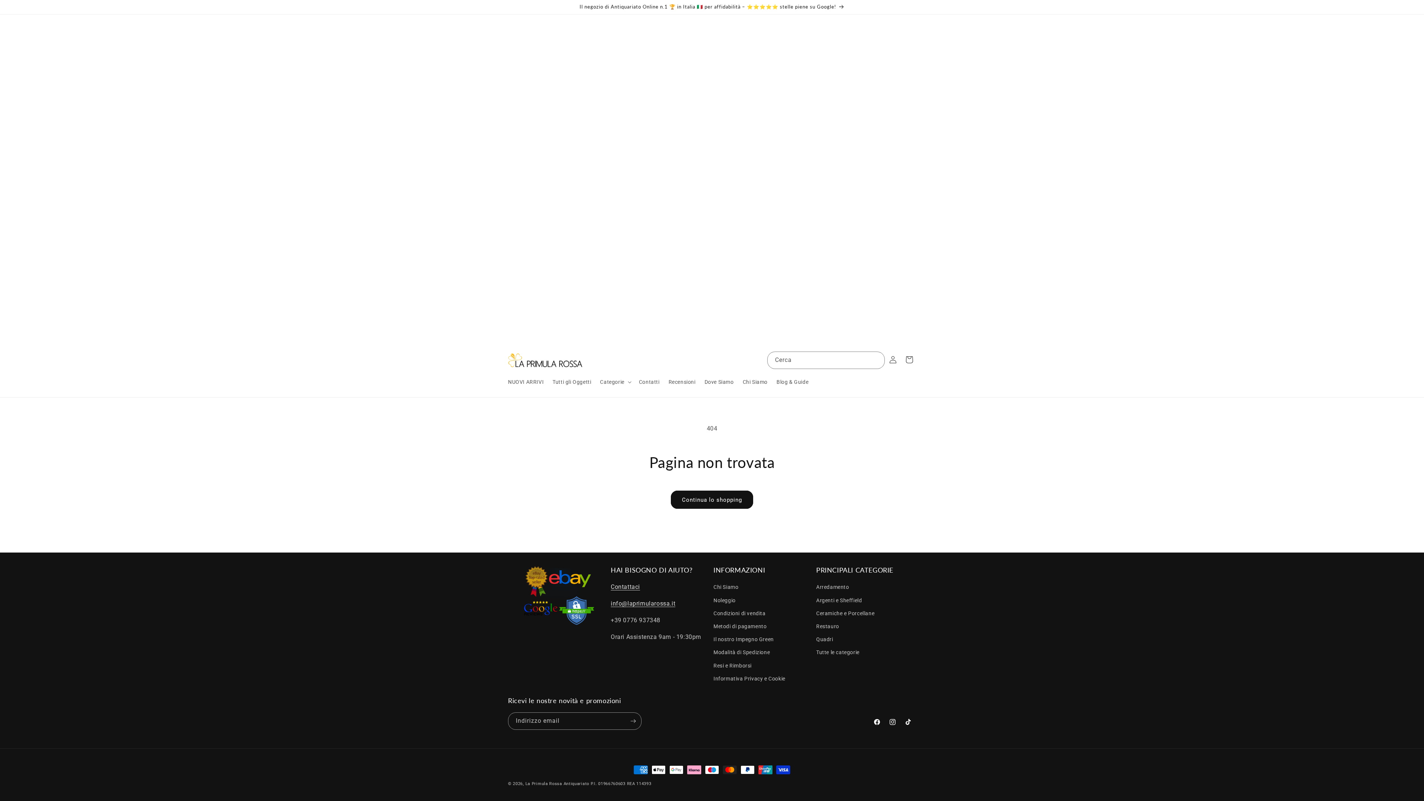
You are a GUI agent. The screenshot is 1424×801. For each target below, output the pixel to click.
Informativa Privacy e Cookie (749, 679)
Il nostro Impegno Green (743, 639)
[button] (615, 382)
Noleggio (724, 600)
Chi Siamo (725, 587)
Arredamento (832, 587)
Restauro (827, 626)
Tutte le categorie (838, 652)
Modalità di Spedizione (741, 652)
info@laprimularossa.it (643, 603)
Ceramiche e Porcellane (845, 613)
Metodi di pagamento (740, 626)
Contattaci (625, 586)
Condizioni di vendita (739, 613)
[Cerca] (876, 360)
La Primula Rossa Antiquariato (557, 783)
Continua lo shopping (712, 500)
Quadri (824, 639)
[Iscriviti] (633, 721)
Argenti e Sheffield (839, 600)
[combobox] (826, 360)
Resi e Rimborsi (732, 666)
